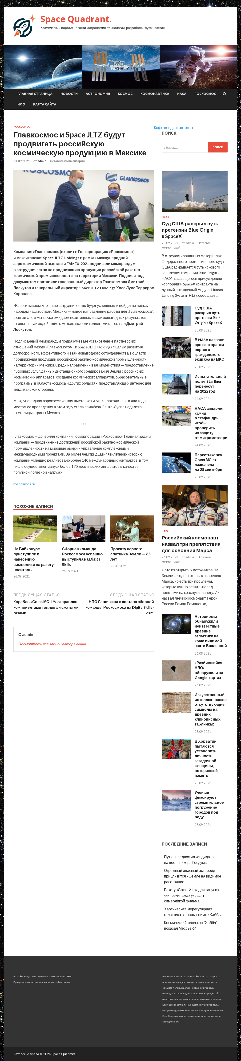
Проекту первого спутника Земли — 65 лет (130, 554)
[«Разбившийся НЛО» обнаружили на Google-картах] (176, 679)
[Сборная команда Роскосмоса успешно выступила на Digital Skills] (83, 543)
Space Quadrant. (76, 19)
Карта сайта (44, 104)
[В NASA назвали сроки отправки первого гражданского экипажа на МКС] (176, 356)
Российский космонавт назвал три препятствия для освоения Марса (191, 543)
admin (41, 161)
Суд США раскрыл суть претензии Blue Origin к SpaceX (190, 229)
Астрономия (98, 94)
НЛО (21, 104)
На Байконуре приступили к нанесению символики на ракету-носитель (34, 559)
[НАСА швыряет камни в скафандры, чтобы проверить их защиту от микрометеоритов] (176, 424)
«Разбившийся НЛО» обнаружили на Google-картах (209, 669)
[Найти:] (195, 147)
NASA (181, 94)
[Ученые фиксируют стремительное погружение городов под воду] (176, 809)
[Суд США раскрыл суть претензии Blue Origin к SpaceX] (195, 213)
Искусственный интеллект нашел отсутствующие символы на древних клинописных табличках (211, 709)
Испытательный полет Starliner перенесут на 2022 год (210, 383)
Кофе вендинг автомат (173, 127)
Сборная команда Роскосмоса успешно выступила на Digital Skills (82, 556)
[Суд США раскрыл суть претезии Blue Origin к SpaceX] (176, 324)
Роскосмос (205, 94)
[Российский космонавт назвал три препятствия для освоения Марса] (195, 527)
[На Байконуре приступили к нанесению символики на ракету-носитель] (35, 543)
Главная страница (34, 94)
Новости (69, 94)
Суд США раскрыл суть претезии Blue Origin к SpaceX (208, 315)
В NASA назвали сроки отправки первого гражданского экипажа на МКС (210, 349)
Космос (125, 94)
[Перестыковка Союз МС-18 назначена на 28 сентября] (176, 471)
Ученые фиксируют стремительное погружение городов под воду (209, 804)
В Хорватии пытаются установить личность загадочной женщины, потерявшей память (206, 758)
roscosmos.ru (24, 484)
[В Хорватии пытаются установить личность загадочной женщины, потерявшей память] (176, 757)
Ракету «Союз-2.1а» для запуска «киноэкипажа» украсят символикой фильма (191, 895)
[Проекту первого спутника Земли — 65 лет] (132, 543)
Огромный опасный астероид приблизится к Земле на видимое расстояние (192, 876)
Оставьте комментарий (67, 161)
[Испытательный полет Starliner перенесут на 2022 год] (176, 393)
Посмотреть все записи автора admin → (54, 644)
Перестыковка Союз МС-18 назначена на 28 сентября (208, 462)
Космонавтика (155, 94)
